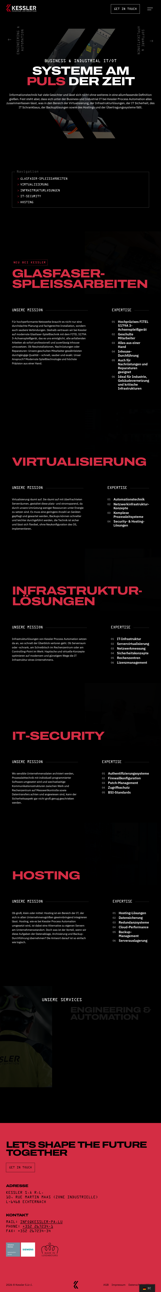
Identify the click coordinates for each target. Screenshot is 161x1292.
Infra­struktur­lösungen (40, 190)
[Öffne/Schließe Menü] (150, 8)
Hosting (26, 202)
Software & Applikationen (140, 40)
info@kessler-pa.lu (41, 1222)
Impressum (118, 1285)
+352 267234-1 (37, 1226)
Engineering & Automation (20, 40)
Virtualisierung (34, 184)
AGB (106, 1285)
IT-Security (30, 196)
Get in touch (125, 9)
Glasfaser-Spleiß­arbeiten (43, 178)
